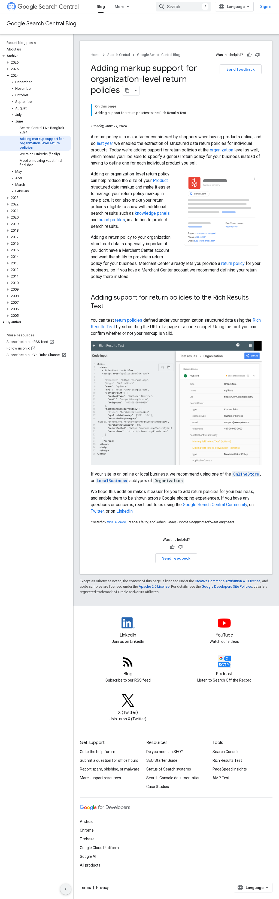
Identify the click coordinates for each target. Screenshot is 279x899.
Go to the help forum (97, 751)
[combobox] (183, 6)
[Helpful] (249, 55)
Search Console (226, 751)
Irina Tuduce (116, 522)
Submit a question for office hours (109, 760)
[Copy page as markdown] (127, 90)
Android (86, 821)
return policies (128, 320)
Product (160, 180)
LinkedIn (124, 511)
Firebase (87, 839)
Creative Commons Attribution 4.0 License (227, 581)
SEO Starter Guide (161, 760)
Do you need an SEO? (164, 751)
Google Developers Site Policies (227, 586)
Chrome (87, 830)
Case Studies (157, 786)
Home (95, 55)
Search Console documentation (173, 778)
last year (105, 143)
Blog (101, 6)
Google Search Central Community (215, 504)
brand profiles (112, 219)
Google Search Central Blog (41, 23)
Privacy (102, 887)
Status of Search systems (168, 769)
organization (221, 150)
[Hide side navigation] (65, 889)
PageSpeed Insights (230, 769)
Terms (85, 887)
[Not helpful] (257, 55)
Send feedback (240, 69)
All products (90, 865)
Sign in (266, 6)
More (120, 6)
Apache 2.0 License (154, 586)
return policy (233, 263)
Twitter (97, 511)
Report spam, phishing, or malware (110, 769)
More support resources (100, 778)
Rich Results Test (227, 760)
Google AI (88, 856)
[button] (35, 56)
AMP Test (221, 778)
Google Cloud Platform (99, 848)
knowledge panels (152, 213)
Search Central (59, 6)
